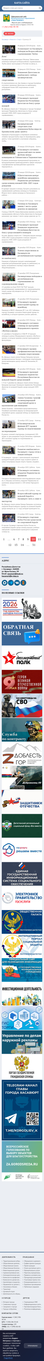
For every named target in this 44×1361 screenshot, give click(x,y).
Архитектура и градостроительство (15, 1282)
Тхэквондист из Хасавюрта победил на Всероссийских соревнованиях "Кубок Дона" (22, 52)
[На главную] (19, 17)
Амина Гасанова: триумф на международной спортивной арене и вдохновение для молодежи (21, 401)
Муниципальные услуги (32, 1270)
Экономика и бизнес (10, 1287)
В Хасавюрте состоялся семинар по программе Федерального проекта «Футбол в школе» (20, 327)
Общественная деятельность (13, 1263)
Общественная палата (10, 1266)
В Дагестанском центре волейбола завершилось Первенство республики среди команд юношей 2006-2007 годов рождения (20, 180)
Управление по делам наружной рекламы (17, 1284)
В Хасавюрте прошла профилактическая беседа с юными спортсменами (29, 351)
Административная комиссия (13, 1273)
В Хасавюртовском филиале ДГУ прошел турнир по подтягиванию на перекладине (21, 427)
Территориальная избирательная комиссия (18, 1261)
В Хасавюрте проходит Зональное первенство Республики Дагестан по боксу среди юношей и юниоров (21, 228)
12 (9, 545)
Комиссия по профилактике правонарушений (18, 1277)
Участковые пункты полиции (34, 1280)
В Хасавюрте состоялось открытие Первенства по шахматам (29, 473)
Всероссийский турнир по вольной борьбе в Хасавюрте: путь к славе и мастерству (21, 497)
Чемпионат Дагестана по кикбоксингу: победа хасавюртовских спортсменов (21, 76)
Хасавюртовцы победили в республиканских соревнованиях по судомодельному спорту (22, 280)
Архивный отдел (9, 1292)
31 (33, 545)
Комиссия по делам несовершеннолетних (17, 1280)
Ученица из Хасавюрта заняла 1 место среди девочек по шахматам (28, 206)
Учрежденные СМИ (30, 1302)
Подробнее (8, 1358)
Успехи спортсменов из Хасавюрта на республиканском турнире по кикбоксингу (22, 254)
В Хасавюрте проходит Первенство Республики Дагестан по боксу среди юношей (21, 102)
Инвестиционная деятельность (13, 1270)
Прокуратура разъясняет (32, 1277)
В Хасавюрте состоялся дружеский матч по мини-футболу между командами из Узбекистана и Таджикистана (22, 153)
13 (15, 545)
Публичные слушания (31, 1287)
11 (39, 539)
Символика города (9, 1304)
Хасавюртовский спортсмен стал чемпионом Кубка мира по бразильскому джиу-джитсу (22, 128)
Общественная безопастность (13, 1268)
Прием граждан (29, 1266)
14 (22, 545)
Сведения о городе (10, 1307)
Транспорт (6, 1289)
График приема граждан (32, 1263)
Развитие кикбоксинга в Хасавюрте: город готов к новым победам (29, 452)
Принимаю (33, 1346)
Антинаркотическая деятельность (14, 1275)
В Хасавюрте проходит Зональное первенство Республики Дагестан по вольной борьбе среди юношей (21, 376)
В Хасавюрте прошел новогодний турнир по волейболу (28, 304)
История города (8, 1302)
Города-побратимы (10, 1309)
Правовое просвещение (32, 1284)
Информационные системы (33, 1304)
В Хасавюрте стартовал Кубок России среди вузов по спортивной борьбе (29, 520)
